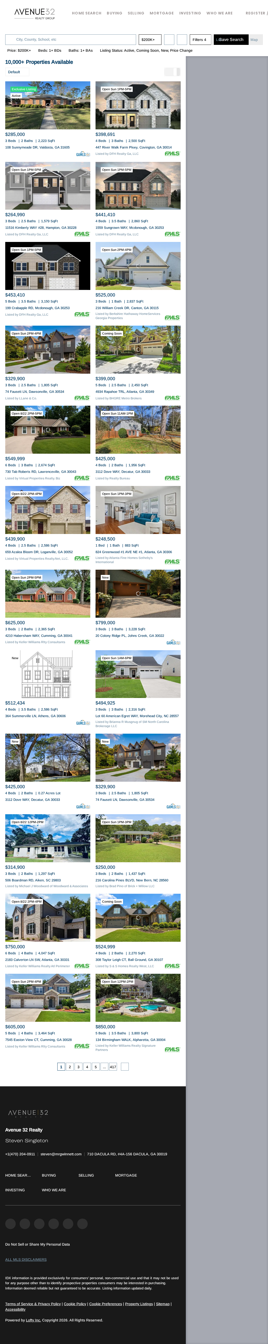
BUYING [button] (114, 13)
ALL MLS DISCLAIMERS (26, 1259)
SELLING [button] (136, 13)
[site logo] (93, 1113)
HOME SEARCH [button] (87, 13)
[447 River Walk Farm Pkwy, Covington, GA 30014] (138, 105)
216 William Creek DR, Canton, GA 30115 (127, 308)
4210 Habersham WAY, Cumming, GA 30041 (38, 636)
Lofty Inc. (33, 1320)
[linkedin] (25, 1224)
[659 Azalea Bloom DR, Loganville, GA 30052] (47, 510)
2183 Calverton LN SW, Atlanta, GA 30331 (37, 960)
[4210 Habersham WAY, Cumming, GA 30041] (47, 594)
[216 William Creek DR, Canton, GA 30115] (138, 266)
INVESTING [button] (190, 13)
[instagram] (53, 1224)
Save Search (231, 39)
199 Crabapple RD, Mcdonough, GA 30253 (37, 308)
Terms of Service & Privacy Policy (33, 1304)
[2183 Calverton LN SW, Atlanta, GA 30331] (47, 918)
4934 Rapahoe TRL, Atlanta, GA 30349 (125, 392)
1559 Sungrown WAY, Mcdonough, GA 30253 (130, 228)
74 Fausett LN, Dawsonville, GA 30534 (34, 392)
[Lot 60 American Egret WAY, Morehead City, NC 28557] (138, 674)
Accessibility (15, 1309)
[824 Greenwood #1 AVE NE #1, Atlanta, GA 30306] (138, 510)
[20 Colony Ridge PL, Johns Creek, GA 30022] (138, 594)
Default (14, 72)
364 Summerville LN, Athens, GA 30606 (35, 716)
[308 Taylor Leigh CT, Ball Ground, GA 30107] (138, 918)
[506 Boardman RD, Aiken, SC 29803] (47, 838)
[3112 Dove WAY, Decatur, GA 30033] (138, 430)
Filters (198, 40)
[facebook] (10, 1224)
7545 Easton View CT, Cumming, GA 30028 (38, 1040)
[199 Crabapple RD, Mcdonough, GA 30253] (47, 266)
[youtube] (68, 1224)
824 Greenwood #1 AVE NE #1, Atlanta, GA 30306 (134, 552)
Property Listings (139, 1304)
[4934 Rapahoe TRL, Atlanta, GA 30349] (138, 350)
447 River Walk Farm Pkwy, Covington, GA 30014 (134, 147)
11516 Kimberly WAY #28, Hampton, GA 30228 (40, 228)
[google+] (82, 1224)
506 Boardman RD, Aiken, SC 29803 (33, 880)
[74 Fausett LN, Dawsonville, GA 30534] (47, 350)
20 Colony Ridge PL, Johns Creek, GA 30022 (130, 636)
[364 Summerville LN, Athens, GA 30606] (47, 674)
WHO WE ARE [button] (219, 13)
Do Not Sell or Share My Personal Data (37, 1244)
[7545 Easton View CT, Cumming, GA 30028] (47, 998)
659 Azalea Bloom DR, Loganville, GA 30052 (39, 552)
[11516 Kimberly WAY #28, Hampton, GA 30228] (47, 186)
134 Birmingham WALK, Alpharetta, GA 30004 (130, 1040)
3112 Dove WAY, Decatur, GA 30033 (123, 472)
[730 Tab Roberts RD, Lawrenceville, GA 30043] (47, 430)
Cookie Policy (75, 1304)
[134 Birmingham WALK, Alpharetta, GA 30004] (138, 998)
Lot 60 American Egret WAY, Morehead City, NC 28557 (137, 716)
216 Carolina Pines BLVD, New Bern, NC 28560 (132, 880)
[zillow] (39, 1224)
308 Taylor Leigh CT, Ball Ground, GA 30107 (129, 960)
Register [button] (255, 13)
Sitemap (163, 1304)
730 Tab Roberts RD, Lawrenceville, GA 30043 (40, 472)
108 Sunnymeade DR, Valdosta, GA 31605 (37, 147)
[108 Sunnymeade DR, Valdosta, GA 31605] (47, 105)
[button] (34, 13)
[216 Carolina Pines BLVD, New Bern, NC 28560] (138, 838)
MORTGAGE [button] (162, 13)
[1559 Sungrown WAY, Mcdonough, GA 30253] (138, 186)
